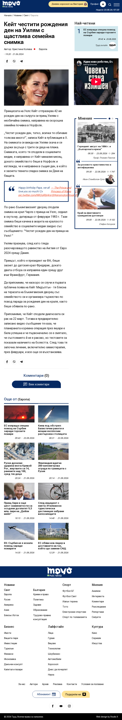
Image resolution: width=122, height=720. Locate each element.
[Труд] (59, 572)
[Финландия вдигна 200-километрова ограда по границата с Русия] (53, 451)
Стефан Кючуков (107, 224)
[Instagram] (69, 706)
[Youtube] (61, 706)
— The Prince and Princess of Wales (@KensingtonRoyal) (63, 191)
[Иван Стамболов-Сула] (110, 179)
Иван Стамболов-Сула (93, 179)
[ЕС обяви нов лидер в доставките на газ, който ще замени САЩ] (53, 531)
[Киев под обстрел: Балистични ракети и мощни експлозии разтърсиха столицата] (53, 413)
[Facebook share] (7, 61)
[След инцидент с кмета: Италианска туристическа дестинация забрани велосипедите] (53, 491)
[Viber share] (14, 61)
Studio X (114, 717)
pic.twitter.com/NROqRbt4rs (34, 195)
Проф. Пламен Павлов (104, 158)
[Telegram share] (21, 61)
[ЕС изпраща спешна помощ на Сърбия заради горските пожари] (19, 413)
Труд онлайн (101, 45)
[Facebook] (52, 706)
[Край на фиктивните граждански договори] (96, 198)
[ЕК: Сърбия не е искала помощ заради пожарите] (19, 531)
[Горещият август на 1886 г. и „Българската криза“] (96, 132)
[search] (109, 4)
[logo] (11, 4)
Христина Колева (22, 49)
